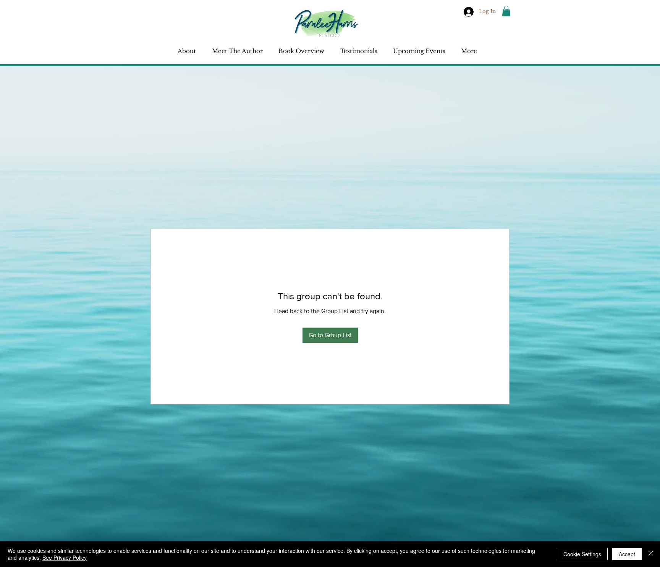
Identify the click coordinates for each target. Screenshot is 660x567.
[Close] (650, 554)
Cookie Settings (582, 554)
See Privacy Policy (64, 557)
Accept (627, 554)
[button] (506, 11)
